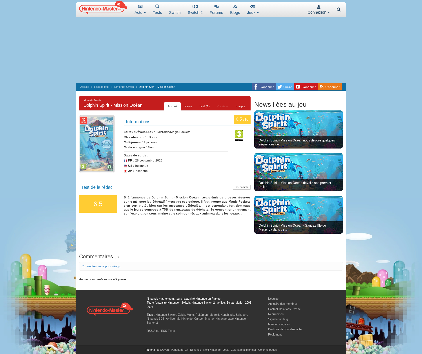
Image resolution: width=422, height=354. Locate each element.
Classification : (135, 137)
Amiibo (170, 318)
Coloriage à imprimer (243, 349)
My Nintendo (184, 318)
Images (240, 106)
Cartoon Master (204, 318)
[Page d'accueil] (109, 308)
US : (130, 165)
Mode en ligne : (135, 147)
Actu (139, 12)
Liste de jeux (101, 86)
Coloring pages (267, 349)
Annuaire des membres (283, 303)
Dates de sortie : (136, 155)
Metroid (214, 314)
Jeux (251, 12)
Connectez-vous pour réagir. (101, 266)
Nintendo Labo (224, 318)
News (188, 106)
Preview (222, 106)
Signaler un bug (278, 319)
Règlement (275, 334)
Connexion (317, 12)
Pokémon (202, 314)
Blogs (235, 12)
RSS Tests (168, 330)
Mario (190, 314)
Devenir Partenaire (172, 349)
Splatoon (241, 314)
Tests (157, 12)
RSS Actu (153, 330)
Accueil (84, 86)
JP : (130, 170)
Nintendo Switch (124, 86)
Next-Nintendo (212, 349)
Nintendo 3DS (155, 318)
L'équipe (273, 298)
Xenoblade (227, 314)
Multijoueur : (133, 142)
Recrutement (276, 314)
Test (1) (204, 106)
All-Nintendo (193, 349)
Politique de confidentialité (285, 329)
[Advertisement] (211, 50)
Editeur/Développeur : (140, 132)
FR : (130, 160)
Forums (216, 12)
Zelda (181, 314)
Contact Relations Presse (284, 309)
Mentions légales (279, 324)
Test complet (241, 187)
